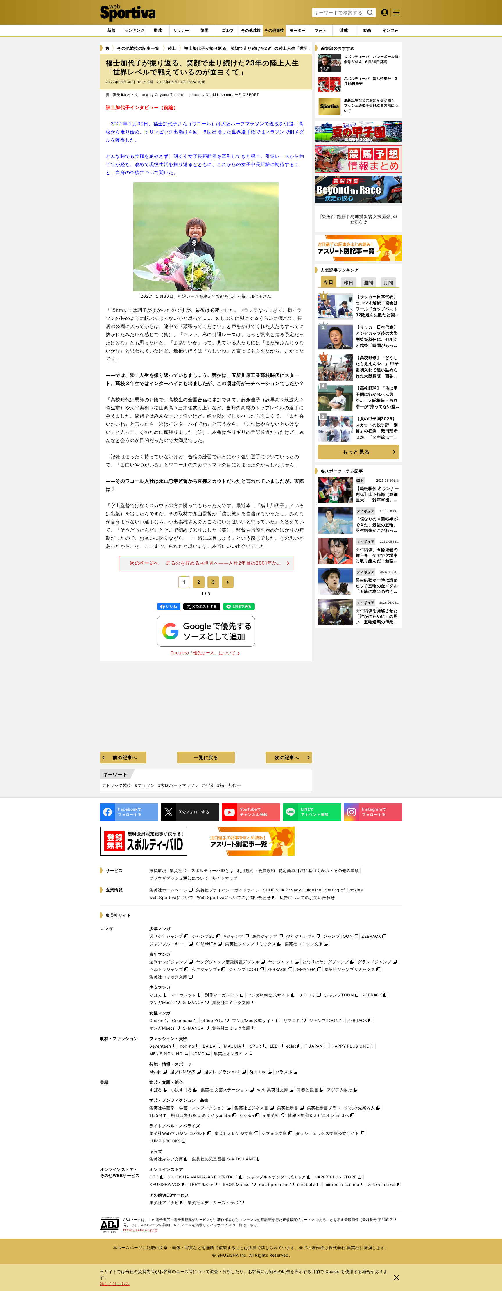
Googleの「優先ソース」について (203, 652)
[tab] (157, 30)
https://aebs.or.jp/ (140, 1230)
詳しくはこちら (115, 1283)
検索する (369, 12)
